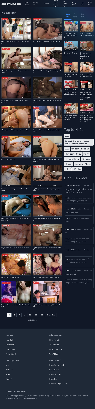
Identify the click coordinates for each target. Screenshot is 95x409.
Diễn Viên (90, 3)
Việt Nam (27, 3)
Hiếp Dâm (10, 344)
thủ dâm (75, 149)
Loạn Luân (10, 349)
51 (42, 315)
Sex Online (54, 369)
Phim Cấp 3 (11, 354)
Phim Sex (53, 379)
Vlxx (7, 365)
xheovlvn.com (11, 4)
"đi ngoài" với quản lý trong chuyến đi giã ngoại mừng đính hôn (78, 282)
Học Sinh (10, 340)
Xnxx (8, 374)
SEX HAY (9, 335)
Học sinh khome (72, 159)
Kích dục (68, 164)
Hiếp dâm (77, 169)
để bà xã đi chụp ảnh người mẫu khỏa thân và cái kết (77, 142)
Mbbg (87, 164)
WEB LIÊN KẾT (55, 360)
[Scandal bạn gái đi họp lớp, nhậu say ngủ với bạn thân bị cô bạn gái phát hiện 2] (86, 84)
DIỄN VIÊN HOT (56, 335)
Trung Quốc (73, 3)
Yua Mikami (54, 354)
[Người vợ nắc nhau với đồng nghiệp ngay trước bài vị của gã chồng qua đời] (47, 173)
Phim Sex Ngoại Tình (58, 383)
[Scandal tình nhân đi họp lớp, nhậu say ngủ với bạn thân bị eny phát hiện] (86, 107)
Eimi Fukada (54, 340)
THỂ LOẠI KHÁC (12, 360)
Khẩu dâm (69, 154)
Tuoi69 (9, 379)
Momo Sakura (55, 349)
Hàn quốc (86, 159)
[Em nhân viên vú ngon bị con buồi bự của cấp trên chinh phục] (16, 175)
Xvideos (9, 369)
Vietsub (46, 4)
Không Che (35, 3)
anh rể (68, 169)
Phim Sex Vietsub (56, 365)
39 (36, 315)
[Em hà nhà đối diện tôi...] (71, 45)
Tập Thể (82, 3)
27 (30, 315)
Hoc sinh (85, 149)
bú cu (78, 154)
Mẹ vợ (86, 154)
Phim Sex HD (55, 374)
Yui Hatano (54, 344)
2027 (67, 136)
